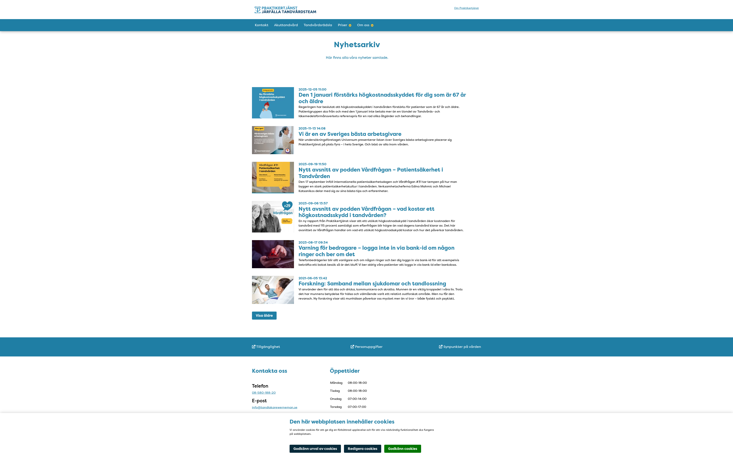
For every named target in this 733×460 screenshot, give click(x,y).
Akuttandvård (286, 25)
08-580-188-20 (264, 393)
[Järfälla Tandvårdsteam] (287, 9)
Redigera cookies (362, 448)
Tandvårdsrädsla (318, 25)
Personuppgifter (368, 346)
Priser (342, 25)
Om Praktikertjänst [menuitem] (466, 8)
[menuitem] (290, 346)
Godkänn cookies (402, 448)
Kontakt (261, 25)
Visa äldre (264, 315)
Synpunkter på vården (461, 346)
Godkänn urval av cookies (315, 448)
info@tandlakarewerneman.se (274, 407)
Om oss (363, 25)
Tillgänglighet (267, 346)
